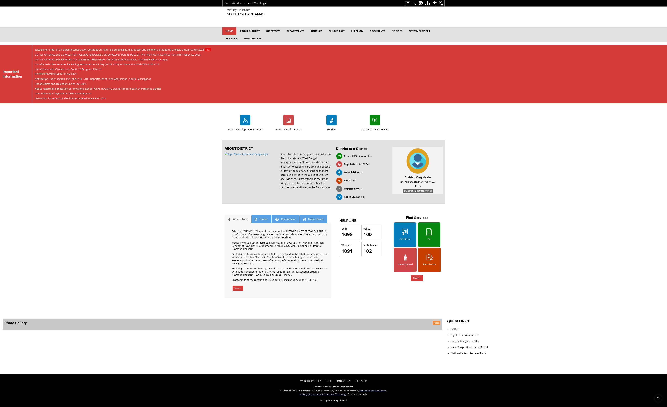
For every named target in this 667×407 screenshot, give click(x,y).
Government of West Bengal (251, 3)
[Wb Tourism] (333, 324)
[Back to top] (658, 398)
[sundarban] (347, 278)
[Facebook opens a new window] (415, 135)
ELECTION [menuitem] (357, 31)
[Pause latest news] (437, 47)
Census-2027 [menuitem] (337, 31)
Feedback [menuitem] (361, 332)
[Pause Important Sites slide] (417, 323)
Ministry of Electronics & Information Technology (323, 345)
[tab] (238, 168)
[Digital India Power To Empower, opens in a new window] (358, 363)
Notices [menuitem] (397, 31)
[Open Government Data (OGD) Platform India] (264, 324)
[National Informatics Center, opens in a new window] (334, 363)
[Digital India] (402, 324)
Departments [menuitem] (295, 31)
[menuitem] (407, 3)
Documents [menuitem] (377, 31)
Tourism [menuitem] (316, 31)
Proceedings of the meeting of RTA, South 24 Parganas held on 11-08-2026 (275, 228)
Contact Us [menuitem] (343, 332)
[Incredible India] (299, 324)
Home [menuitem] (229, 31)
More (362, 271)
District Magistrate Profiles (419, 139)
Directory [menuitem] (273, 31)
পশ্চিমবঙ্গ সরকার (229, 3)
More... (237, 236)
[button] (440, 31)
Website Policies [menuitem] (311, 332)
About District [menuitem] (250, 31)
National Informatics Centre (372, 342)
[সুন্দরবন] (278, 278)
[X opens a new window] (420, 135)
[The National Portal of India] (368, 324)
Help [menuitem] (328, 332)
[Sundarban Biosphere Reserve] (312, 278)
